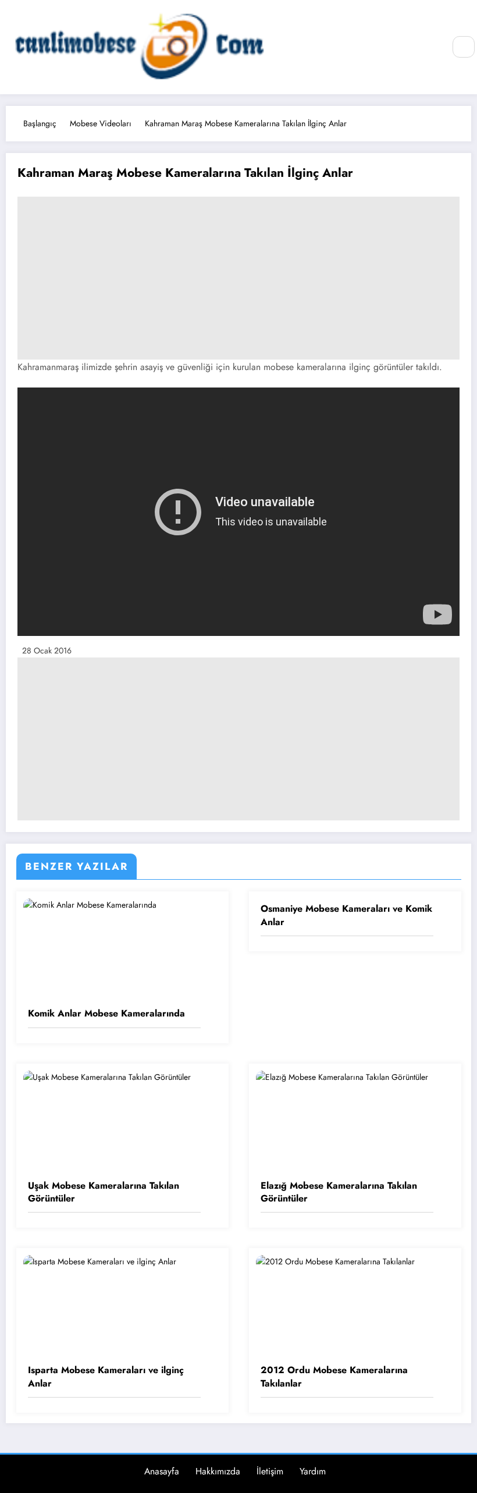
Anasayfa (161, 1471)
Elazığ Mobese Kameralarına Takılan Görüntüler (339, 1192)
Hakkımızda (217, 1471)
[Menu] (429, 47)
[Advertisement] (238, 278)
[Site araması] (464, 47)
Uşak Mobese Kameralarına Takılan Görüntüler (103, 1192)
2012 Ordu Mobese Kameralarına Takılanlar (334, 1376)
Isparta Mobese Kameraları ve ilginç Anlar (106, 1376)
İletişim (270, 1471)
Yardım (313, 1471)
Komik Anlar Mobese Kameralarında (106, 1013)
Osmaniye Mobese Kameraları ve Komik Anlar (346, 915)
